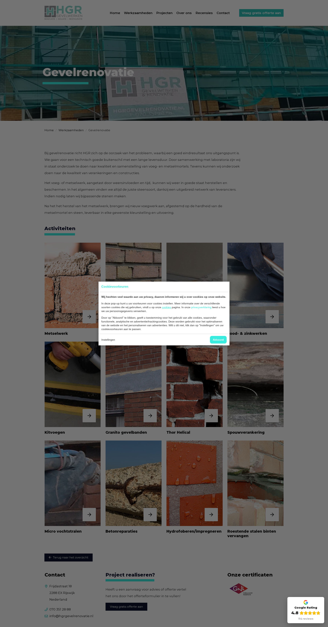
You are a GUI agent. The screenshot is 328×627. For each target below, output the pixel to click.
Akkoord (218, 339)
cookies (166, 307)
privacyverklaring (201, 307)
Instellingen (108, 339)
